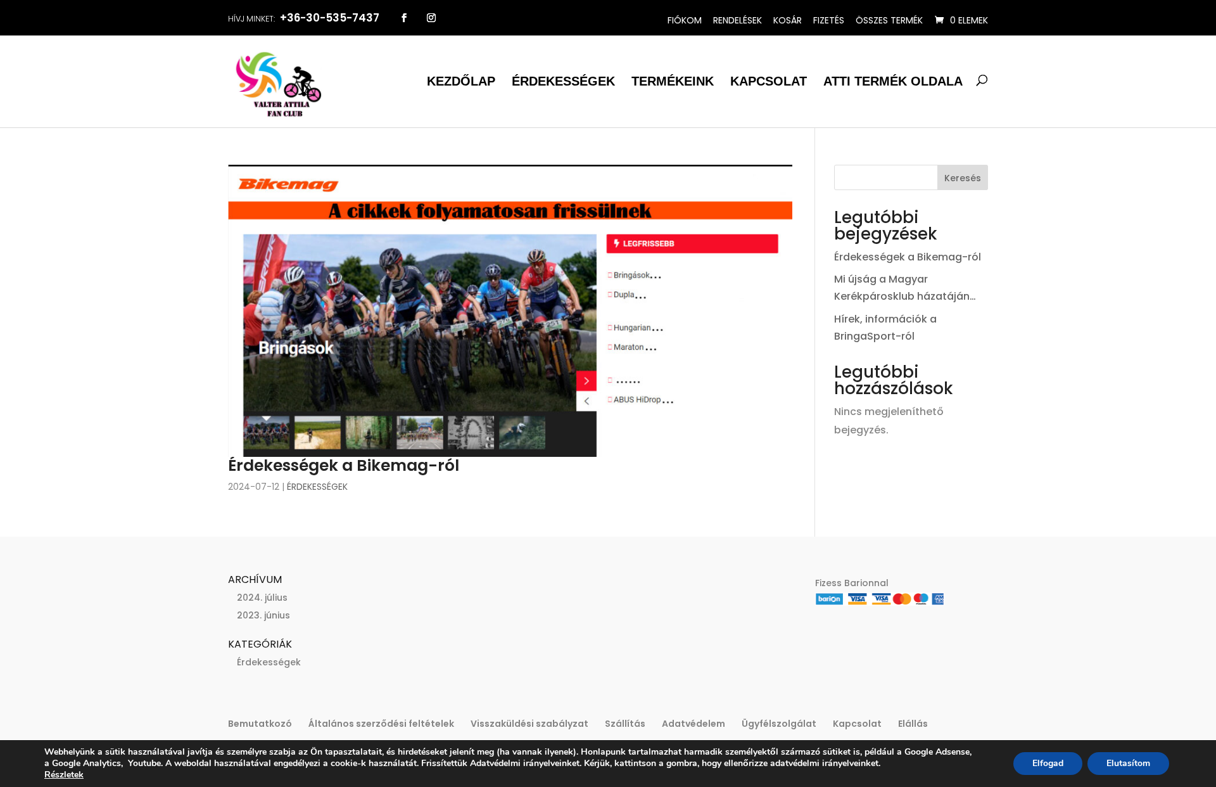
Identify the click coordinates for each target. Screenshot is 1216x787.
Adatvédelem (693, 723)
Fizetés (828, 20)
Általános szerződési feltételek (381, 723)
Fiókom (685, 20)
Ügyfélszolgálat (779, 723)
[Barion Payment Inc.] (879, 602)
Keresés (962, 178)
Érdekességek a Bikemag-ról (343, 465)
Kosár (787, 20)
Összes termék (889, 20)
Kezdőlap (461, 81)
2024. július (262, 597)
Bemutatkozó (260, 723)
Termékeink (672, 81)
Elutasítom (1128, 763)
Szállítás (625, 723)
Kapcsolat (768, 81)
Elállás (913, 723)
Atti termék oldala (893, 81)
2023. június (263, 615)
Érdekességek (563, 81)
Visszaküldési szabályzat (529, 723)
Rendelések (737, 20)
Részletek (64, 775)
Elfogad (1047, 763)
